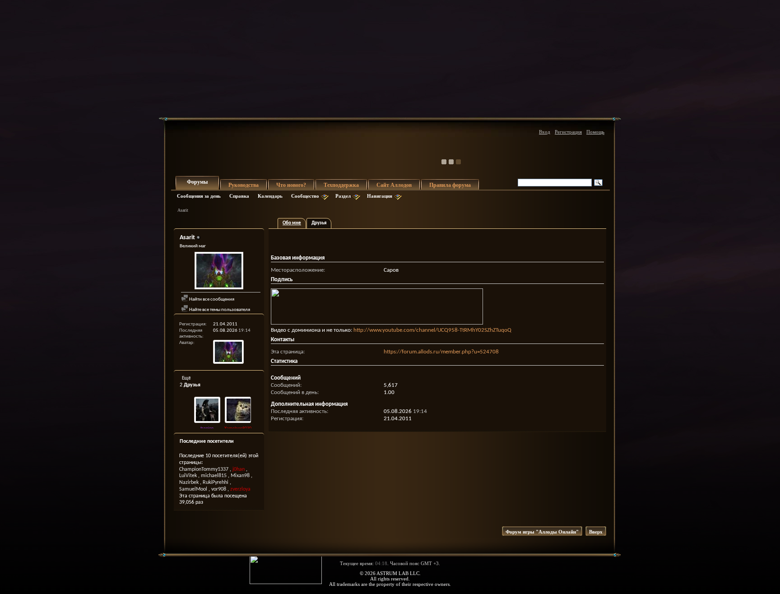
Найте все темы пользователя (219, 309)
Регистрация (568, 132)
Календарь (270, 196)
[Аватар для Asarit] (218, 271)
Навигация (379, 196)
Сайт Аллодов (394, 185)
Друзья (318, 223)
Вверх (596, 531)
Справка (239, 196)
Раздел (343, 196)
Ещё (186, 378)
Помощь (595, 132)
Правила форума (450, 185)
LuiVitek (188, 475)
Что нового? (291, 185)
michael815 (214, 475)
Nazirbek (189, 482)
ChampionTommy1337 (203, 469)
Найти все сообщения (211, 299)
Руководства (243, 185)
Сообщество (305, 196)
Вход (544, 132)
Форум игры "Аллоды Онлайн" (542, 531)
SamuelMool (193, 489)
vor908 (218, 489)
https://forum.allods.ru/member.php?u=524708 (441, 352)
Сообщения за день (199, 196)
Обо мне (292, 223)
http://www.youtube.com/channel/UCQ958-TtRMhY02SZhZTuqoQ (432, 330)
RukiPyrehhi (215, 482)
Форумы (197, 182)
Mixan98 (240, 475)
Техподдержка (341, 185)
